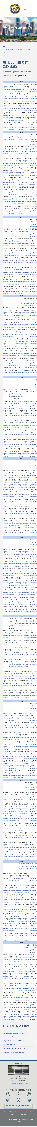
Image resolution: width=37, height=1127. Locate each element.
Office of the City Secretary (11, 49)
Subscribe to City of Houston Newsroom (18, 1105)
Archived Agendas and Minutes (14, 1048)
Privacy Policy (14, 1114)
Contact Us (24, 1112)
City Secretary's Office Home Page (15, 1033)
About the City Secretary (12, 1037)
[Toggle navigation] (25, 9)
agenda (5, 87)
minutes (5, 89)
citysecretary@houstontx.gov (14, 1052)
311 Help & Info (14, 1112)
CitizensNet (23, 1114)
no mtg (21, 847)
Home (6, 1112)
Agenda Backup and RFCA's (13, 1041)
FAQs (30, 1112)
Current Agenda (9, 1045)
